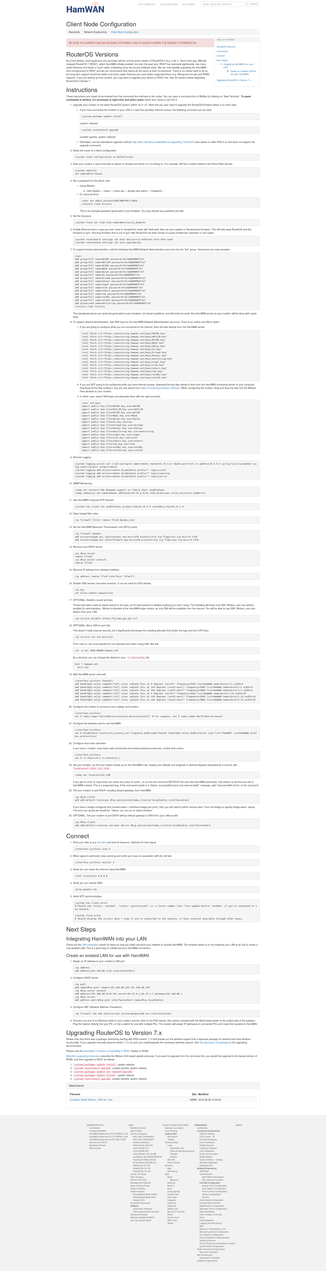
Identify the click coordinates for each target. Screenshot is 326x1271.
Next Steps (222, 60)
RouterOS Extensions (140, 1202)
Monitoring (172, 1171)
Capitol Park (173, 1194)
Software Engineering (207, 1260)
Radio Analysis (137, 1191)
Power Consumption (209, 1153)
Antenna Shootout (141, 1142)
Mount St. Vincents (176, 1211)
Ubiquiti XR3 (139, 1200)
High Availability (207, 1211)
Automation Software (142, 1208)
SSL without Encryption (212, 1179)
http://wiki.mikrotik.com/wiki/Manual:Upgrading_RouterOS (163, 142)
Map (169, 1168)
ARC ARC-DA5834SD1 (144, 1136)
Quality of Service (208, 1240)
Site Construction (205, 1254)
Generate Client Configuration (213, 1208)
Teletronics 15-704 (141, 1165)
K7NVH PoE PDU (138, 1179)
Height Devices (207, 1145)
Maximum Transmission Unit (212, 1228)
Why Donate (188, 4)
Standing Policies (97, 1145)
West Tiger (172, 1220)
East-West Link (177, 1148)
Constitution (94, 1127)
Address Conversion (174, 1127)
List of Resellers (207, 1150)
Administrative (95, 1124)
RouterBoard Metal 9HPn (144, 1197)
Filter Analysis (136, 1176)
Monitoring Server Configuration (214, 1231)
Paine (170, 1214)
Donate (254, 4)
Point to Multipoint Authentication (215, 1237)
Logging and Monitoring (211, 1223)
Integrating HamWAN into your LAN (238, 65)
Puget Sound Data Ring (175, 1124)
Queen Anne (173, 1217)
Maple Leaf (172, 1208)
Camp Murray (173, 1191)
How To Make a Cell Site (211, 1214)
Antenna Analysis (138, 1133)
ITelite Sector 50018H (143, 1145)
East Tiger (172, 1197)
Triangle (173, 1153)
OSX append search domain (146, 1211)
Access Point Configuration (214, 1185)
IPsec (202, 1217)
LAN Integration (90, 944)
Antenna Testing (207, 1133)
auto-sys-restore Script (140, 1220)
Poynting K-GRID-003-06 (144, 1159)
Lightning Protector (208, 1148)
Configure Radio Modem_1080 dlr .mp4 (91, 1099)
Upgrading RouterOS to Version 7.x (234, 80)
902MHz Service (138, 1127)
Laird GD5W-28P (141, 1150)
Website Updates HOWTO (142, 1217)
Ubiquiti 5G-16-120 (142, 1168)
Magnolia (171, 1205)
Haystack (171, 1200)
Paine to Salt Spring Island (182, 1150)
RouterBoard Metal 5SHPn (145, 1194)
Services (169, 1165)
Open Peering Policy (139, 1185)
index (239, 1124)
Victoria (173, 1156)
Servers (205, 1197)
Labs (130, 1124)
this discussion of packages (214, 1042)
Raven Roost (173, 1162)
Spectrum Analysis (139, 1214)
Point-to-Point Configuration (215, 1191)
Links (169, 1145)
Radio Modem (206, 1156)
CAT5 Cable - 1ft (207, 1136)
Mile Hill (171, 1159)
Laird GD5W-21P (141, 1148)
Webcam (174, 1179)
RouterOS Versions (226, 46)
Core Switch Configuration (214, 1188)
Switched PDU (206, 1165)
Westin (170, 1223)
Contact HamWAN (97, 1130)
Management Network (140, 1182)
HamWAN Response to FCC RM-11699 (107, 1139)
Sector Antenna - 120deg (211, 1159)
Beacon (171, 1185)
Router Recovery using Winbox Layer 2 (218, 1243)
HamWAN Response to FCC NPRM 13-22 (108, 1133)
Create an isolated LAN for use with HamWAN (243, 72)
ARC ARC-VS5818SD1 (143, 1139)
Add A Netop (136, 1130)
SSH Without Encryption (213, 1176)
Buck (169, 1188)
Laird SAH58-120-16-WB (144, 1153)
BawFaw (171, 1182)
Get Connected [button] (147, 4)
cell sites (101, 842)
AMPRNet (204, 1171)
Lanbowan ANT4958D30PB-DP (147, 1156)
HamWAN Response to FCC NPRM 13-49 (108, 1136)
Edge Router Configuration (212, 1205)
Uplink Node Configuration (212, 1246)
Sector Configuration (211, 1194)
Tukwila (170, 1139)
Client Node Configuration (125, 32)
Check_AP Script (138, 1174)
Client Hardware (207, 1142)
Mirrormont (172, 1136)
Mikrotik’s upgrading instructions (83, 1056)
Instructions (222, 51)
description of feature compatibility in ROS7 (107, 1051)
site (147, 163)
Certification (202, 1127)
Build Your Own (168, 4)
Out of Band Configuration (211, 1234)
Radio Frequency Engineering (211, 1249)
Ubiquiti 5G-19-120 (142, 1171)
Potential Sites (171, 1142)
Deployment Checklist (210, 1257)
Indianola (171, 1202)
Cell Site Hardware (208, 1139)
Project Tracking (137, 1188)
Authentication (206, 1174)
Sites (167, 1174)
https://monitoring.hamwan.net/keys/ (160, 388)
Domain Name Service (210, 1202)
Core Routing (171, 1130)
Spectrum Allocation (209, 1251)
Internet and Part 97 (98, 1142)
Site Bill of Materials (209, 1162)
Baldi (169, 1176)
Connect (221, 55)
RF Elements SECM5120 (144, 1162)
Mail (201, 1225)
